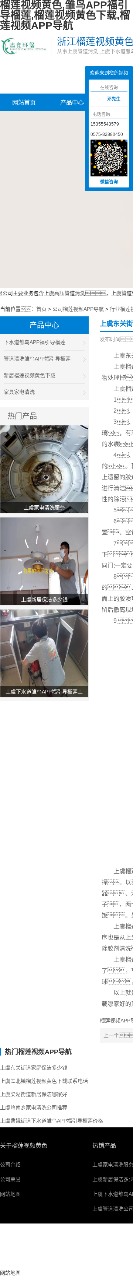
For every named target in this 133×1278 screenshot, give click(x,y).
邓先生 (113, 99)
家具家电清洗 (19, 392)
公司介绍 (10, 1165)
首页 (41, 309)
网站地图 (10, 1194)
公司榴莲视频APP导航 (78, 309)
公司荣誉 (10, 1179)
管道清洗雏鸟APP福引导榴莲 (37, 359)
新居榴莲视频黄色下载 (29, 375)
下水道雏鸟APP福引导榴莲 (34, 342)
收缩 (79, 100)
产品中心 (72, 102)
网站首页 (24, 102)
